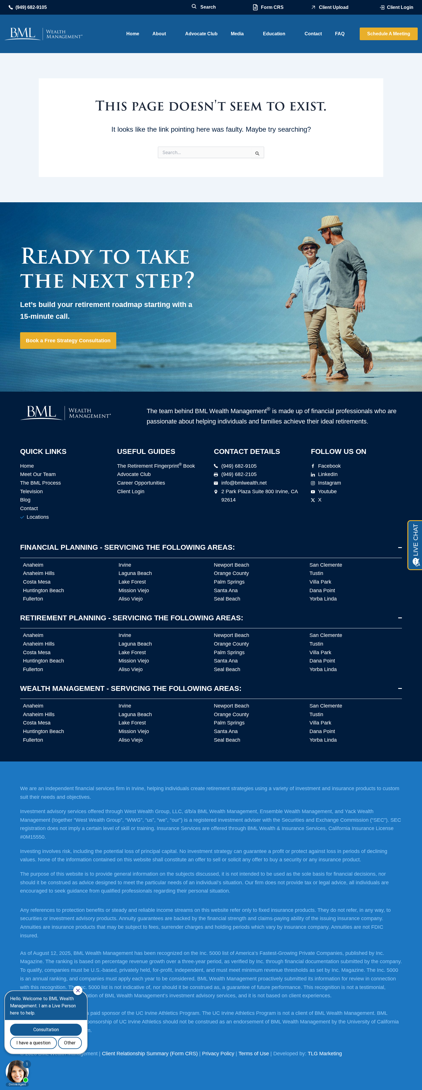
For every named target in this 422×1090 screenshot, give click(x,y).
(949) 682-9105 (31, 7)
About (159, 33)
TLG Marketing (325, 1053)
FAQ (339, 33)
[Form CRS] (255, 7)
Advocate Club (201, 33)
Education (274, 33)
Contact (313, 33)
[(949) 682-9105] (11, 7)
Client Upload (334, 7)
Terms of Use (254, 1053)
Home (132, 33)
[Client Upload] (313, 7)
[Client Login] (382, 7)
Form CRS (272, 7)
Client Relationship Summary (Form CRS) (150, 1053)
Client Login (400, 7)
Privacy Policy (218, 1053)
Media (237, 33)
